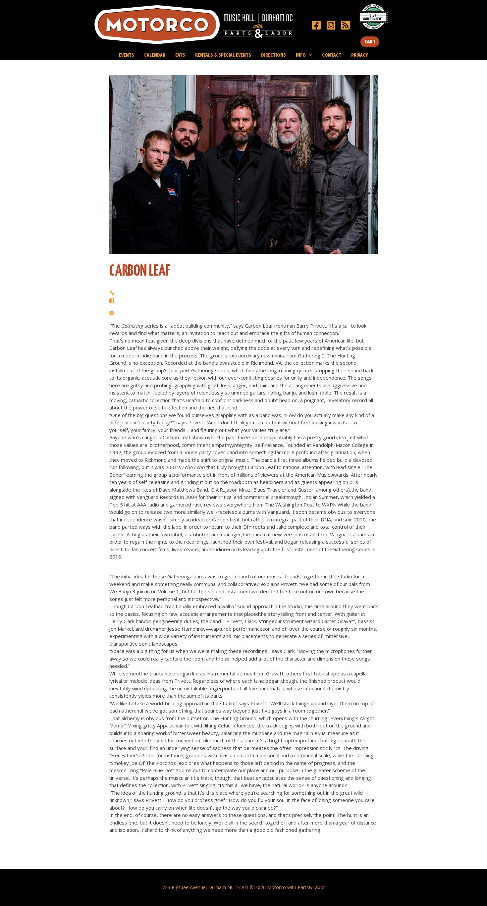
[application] (309, 55)
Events (126, 55)
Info (301, 55)
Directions (273, 55)
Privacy (359, 55)
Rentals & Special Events (223, 55)
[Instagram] (331, 25)
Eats (180, 55)
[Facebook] (316, 25)
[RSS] (346, 25)
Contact (331, 55)
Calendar (154, 55)
